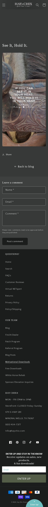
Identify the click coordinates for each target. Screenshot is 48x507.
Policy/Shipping (13, 309)
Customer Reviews (14, 282)
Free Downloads (13, 368)
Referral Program (14, 348)
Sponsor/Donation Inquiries (19, 382)
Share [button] (9, 154)
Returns (9, 296)
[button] (3, 5)
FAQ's (8, 275)
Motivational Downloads (17, 362)
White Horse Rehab (15, 375)
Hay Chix (20, 502)
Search (8, 269)
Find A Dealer (12, 335)
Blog (7, 328)
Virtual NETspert (13, 289)
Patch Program (12, 341)
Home (8, 262)
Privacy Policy (12, 302)
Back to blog (26, 166)
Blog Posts (10, 355)
